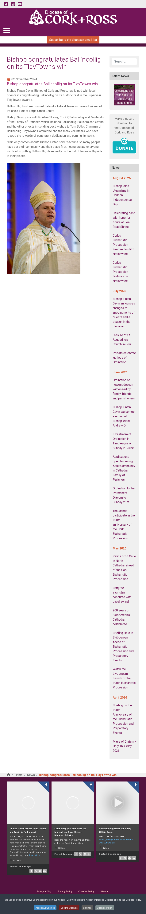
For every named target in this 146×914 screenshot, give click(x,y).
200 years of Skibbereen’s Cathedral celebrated (121, 617)
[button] (124, 94)
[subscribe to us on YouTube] (20, 4)
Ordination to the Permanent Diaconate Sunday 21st (124, 495)
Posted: (20, 866)
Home (19, 775)
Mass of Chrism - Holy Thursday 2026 (124, 746)
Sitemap (104, 891)
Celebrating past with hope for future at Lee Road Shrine (124, 220)
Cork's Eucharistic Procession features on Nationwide (120, 272)
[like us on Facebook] (6, 4)
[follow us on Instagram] (13, 4)
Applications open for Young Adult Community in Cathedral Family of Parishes (124, 468)
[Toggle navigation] (6, 30)
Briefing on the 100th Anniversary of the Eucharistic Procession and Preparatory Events (123, 719)
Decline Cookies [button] (69, 907)
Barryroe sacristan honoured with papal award (122, 594)
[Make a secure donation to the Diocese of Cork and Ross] (124, 146)
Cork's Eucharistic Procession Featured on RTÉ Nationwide (123, 245)
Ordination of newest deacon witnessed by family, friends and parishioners (124, 389)
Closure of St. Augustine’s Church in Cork (122, 339)
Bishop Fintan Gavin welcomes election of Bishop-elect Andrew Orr (124, 416)
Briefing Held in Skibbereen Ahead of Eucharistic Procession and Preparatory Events (123, 646)
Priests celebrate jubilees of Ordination (124, 357)
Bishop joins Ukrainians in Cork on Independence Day (122, 195)
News (31, 775)
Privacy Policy (65, 891)
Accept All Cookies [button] (45, 907)
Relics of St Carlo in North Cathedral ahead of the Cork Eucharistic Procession (124, 567)
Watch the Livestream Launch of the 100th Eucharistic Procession (124, 678)
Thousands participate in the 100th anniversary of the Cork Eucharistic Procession (124, 524)
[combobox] (124, 61)
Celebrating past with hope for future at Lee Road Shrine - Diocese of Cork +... (70, 832)
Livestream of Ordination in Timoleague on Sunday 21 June (123, 441)
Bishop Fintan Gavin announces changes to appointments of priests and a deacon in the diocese (124, 312)
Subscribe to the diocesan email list (73, 40)
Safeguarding (44, 891)
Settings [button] (87, 907)
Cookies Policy (104, 907)
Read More (34, 855)
